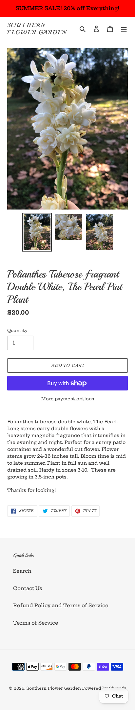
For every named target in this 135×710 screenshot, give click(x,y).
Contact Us (27, 588)
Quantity (17, 330)
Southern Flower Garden (36, 29)
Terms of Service (35, 623)
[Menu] (124, 29)
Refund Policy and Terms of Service (60, 605)
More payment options (67, 398)
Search (22, 571)
